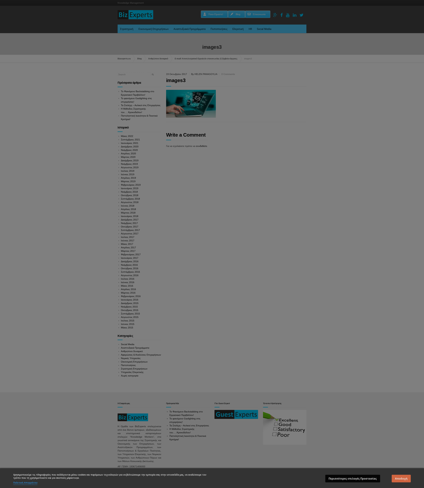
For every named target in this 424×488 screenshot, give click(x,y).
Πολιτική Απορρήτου (25, 482)
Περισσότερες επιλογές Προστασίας (353, 478)
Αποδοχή (401, 478)
